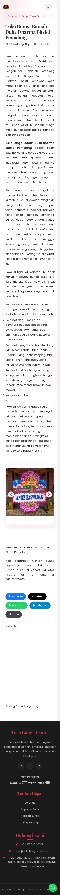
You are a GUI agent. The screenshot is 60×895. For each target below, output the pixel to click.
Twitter (39, 596)
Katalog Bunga (30, 816)
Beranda (30, 803)
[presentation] (11, 494)
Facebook (17, 596)
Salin (16, 614)
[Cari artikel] (48, 7)
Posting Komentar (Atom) (21, 706)
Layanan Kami (30, 809)
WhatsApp (18, 605)
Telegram (41, 605)
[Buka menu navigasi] (56, 7)
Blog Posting (30, 822)
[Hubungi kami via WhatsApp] (53, 888)
